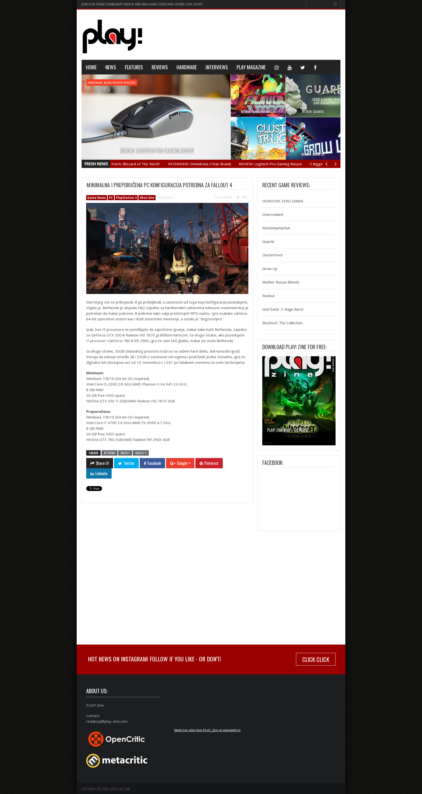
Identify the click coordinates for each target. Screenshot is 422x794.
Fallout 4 (140, 453)
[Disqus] (167, 575)
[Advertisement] (251, 34)
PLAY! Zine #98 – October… (288, 430)
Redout (268, 295)
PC (111, 198)
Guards (268, 241)
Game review (114, 83)
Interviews (217, 67)
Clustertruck (272, 255)
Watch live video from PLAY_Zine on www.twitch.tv (207, 730)
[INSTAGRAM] (276, 67)
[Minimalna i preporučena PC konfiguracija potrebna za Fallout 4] (167, 248)
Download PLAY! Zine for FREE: (294, 347)
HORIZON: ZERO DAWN (282, 200)
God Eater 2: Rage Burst (283, 309)
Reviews (160, 67)
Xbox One (147, 198)
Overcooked (272, 214)
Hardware (187, 67)
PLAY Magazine (251, 67)
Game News (96, 83)
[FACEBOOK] (315, 67)
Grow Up (269, 268)
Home (91, 67)
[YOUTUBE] (289, 67)
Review (129, 83)
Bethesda (109, 453)
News (111, 67)
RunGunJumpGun (276, 228)
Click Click (315, 659)
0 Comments (223, 197)
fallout (125, 453)
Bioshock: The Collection (282, 322)
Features (134, 67)
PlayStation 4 (126, 198)
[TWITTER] (302, 67)
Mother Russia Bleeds (280, 282)
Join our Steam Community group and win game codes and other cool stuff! (142, 4)
